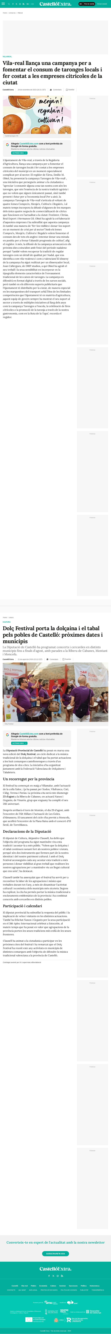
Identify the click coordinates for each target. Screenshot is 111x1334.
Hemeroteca (94, 1286)
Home (5, 13)
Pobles (33, 1286)
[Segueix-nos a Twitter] (16, 4)
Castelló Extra (8, 90)
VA (28, 4)
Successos (73, 1286)
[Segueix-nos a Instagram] (20, 4)
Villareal (7, 57)
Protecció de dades (49, 1290)
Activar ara (18, 153)
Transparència (98, 1290)
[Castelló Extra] (55, 1271)
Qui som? (22, 1290)
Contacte (11, 1290)
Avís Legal (33, 1290)
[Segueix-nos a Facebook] (13, 4)
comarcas (12, 13)
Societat (62, 1286)
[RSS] (23, 4)
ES (32, 4)
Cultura (53, 1286)
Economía (43, 1286)
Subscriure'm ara (55, 1254)
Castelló (15, 1286)
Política (83, 1286)
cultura (7, 622)
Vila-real (24, 1286)
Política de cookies (69, 1290)
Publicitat (84, 1290)
